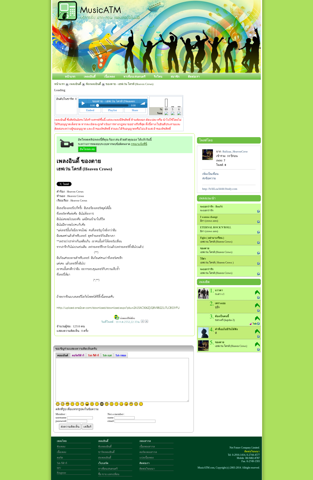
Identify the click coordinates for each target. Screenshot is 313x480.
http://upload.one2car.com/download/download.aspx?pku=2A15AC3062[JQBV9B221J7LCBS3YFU (118, 308)
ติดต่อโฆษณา (147, 468)
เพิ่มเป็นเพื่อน (210, 173)
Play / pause (83, 103)
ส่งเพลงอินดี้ (104, 457)
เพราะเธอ (220, 303)
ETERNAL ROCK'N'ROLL (215, 227)
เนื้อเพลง (109, 76)
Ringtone (61, 472)
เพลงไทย (62, 441)
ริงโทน (158, 76)
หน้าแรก (70, 76)
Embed (90, 110)
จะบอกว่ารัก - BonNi (211, 206)
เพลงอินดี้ (90, 76)
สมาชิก (175, 76)
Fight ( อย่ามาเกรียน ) (212, 237)
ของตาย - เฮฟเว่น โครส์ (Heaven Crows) (129, 84)
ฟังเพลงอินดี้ (93, 84)
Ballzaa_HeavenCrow (235, 151)
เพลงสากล (145, 441)
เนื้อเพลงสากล (147, 446)
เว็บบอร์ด (103, 463)
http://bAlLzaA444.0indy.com (219, 188)
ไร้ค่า (203, 258)
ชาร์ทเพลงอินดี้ (106, 452)
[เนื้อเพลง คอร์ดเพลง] (98, 18)
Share (135, 110)
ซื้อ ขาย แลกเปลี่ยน (108, 474)
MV (59, 468)
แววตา (219, 290)
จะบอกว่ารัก (206, 269)
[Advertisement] (175, 59)
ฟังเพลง (61, 446)
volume (142, 103)
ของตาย (91, 161)
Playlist (112, 110)
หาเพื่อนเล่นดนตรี (134, 76)
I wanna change (209, 217)
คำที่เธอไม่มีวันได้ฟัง (226, 329)
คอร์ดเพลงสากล (148, 452)
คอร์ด (60, 457)
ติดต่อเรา (194, 76)
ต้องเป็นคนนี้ (222, 316)
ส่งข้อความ (209, 178)
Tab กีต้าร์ (62, 463)
